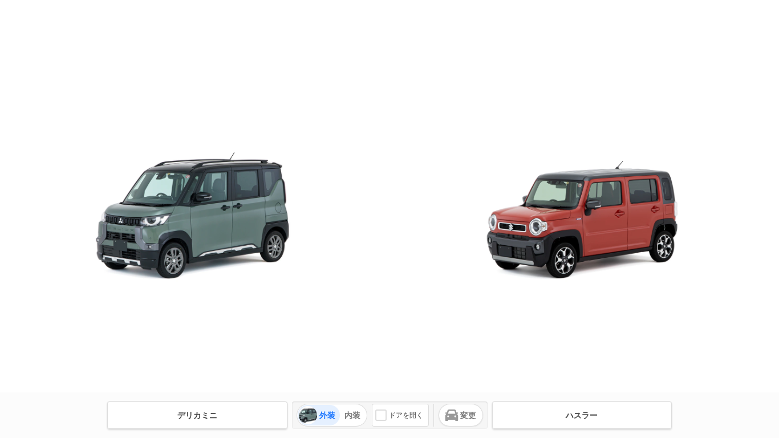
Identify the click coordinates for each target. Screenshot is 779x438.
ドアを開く (406, 415)
